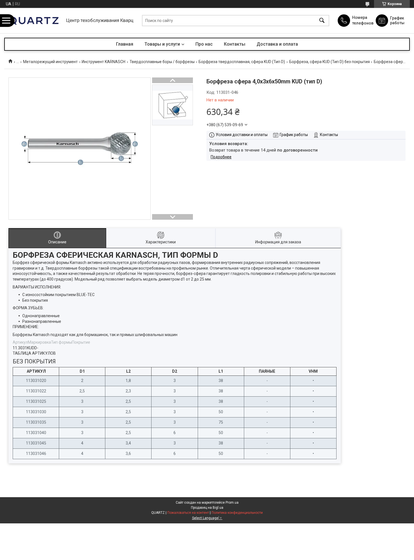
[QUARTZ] (34, 20)
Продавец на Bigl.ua (207, 508)
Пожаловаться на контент (188, 513)
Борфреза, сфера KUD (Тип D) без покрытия (329, 61)
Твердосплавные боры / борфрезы (162, 61)
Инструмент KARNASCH (103, 61)
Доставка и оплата (277, 44)
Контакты (234, 44)
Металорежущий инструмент (50, 61)
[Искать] (322, 20)
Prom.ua (232, 503)
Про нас (204, 44)
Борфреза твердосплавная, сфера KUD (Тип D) (242, 61)
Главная (124, 44)
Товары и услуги (162, 44)
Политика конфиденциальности (237, 513)
